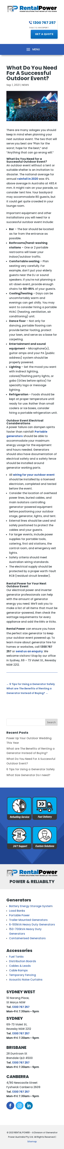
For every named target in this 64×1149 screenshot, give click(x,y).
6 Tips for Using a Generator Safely (30, 769)
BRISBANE (16, 1047)
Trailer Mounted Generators (28, 920)
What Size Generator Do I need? (28, 775)
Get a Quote (44, 34)
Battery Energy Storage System (31, 906)
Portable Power (19, 915)
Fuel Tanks (16, 956)
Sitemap (32, 1141)
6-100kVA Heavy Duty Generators (32, 924)
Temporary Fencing (22, 975)
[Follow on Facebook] (10, 1105)
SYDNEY (14, 1018)
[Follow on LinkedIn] (29, 1105)
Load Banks (17, 911)
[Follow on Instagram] (19, 1105)
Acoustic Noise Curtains (25, 979)
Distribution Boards (22, 961)
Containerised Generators (27, 938)
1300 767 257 (21, 1007)
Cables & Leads (20, 966)
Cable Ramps (18, 970)
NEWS (25, 85)
